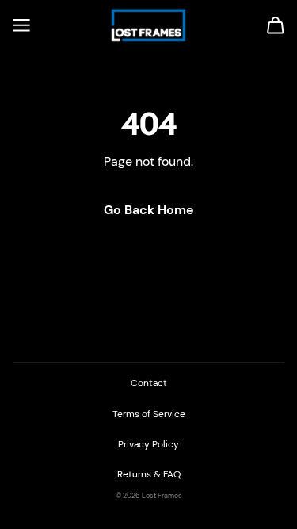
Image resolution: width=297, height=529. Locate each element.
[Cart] (275, 25)
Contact (149, 383)
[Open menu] (21, 25)
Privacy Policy (148, 444)
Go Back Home (149, 209)
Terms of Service (148, 414)
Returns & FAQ (149, 474)
